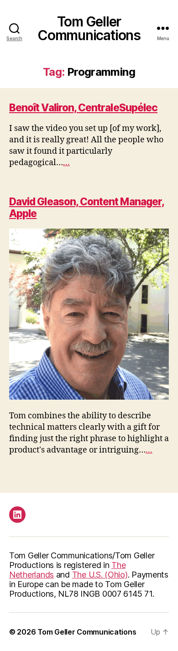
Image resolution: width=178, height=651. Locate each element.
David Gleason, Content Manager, (86, 201)
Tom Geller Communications (89, 28)
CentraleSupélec (117, 107)
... (66, 162)
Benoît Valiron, (43, 107)
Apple (23, 213)
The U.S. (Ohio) (100, 574)
